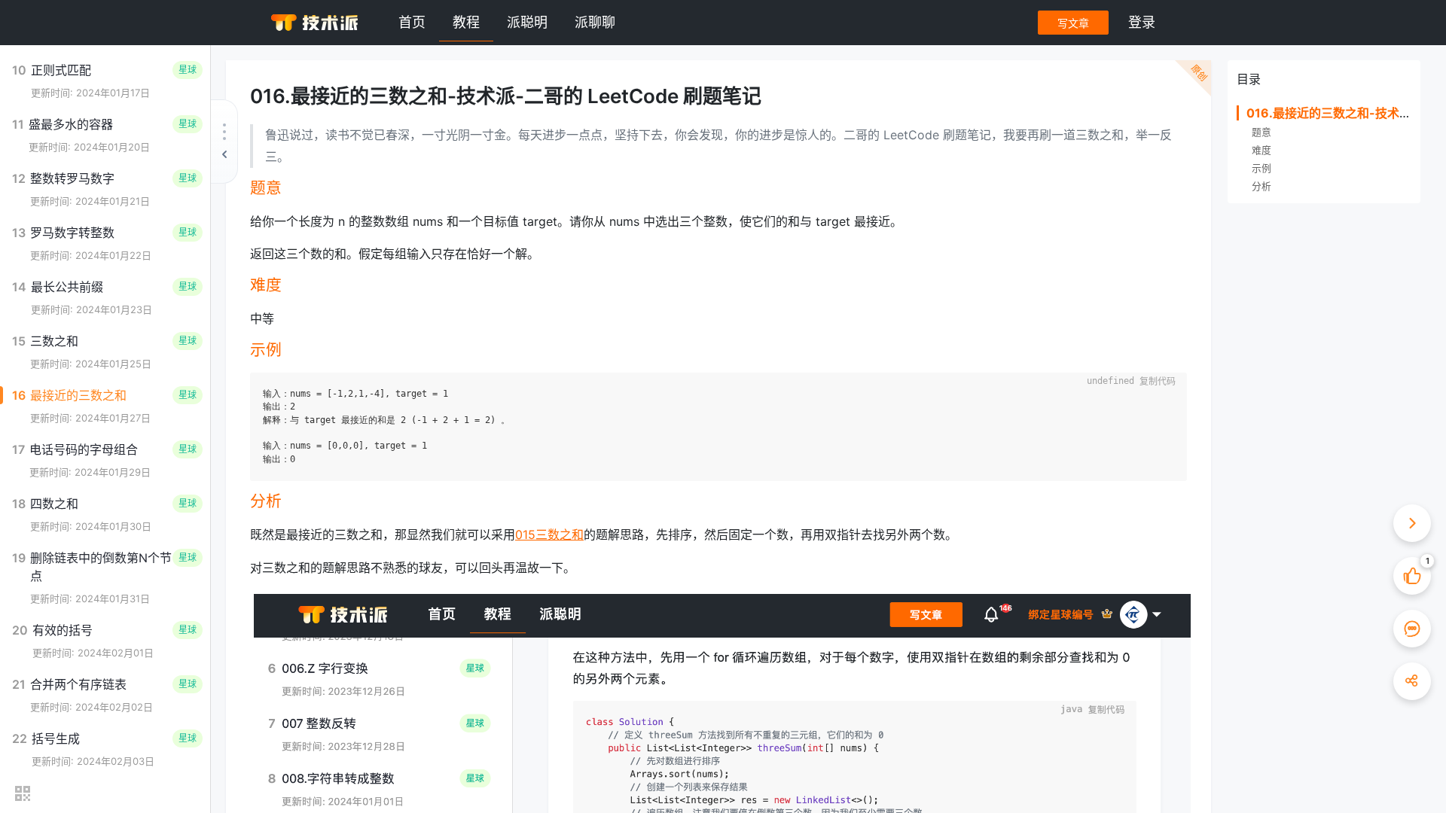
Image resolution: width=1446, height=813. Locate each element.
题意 (1261, 132)
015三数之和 (549, 534)
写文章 (1073, 23)
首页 (412, 22)
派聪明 (527, 22)
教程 (466, 22)
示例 (1261, 168)
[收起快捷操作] (1412, 523)
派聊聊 (595, 22)
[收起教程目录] (224, 141)
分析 (1261, 186)
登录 (1141, 22)
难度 (1261, 150)
